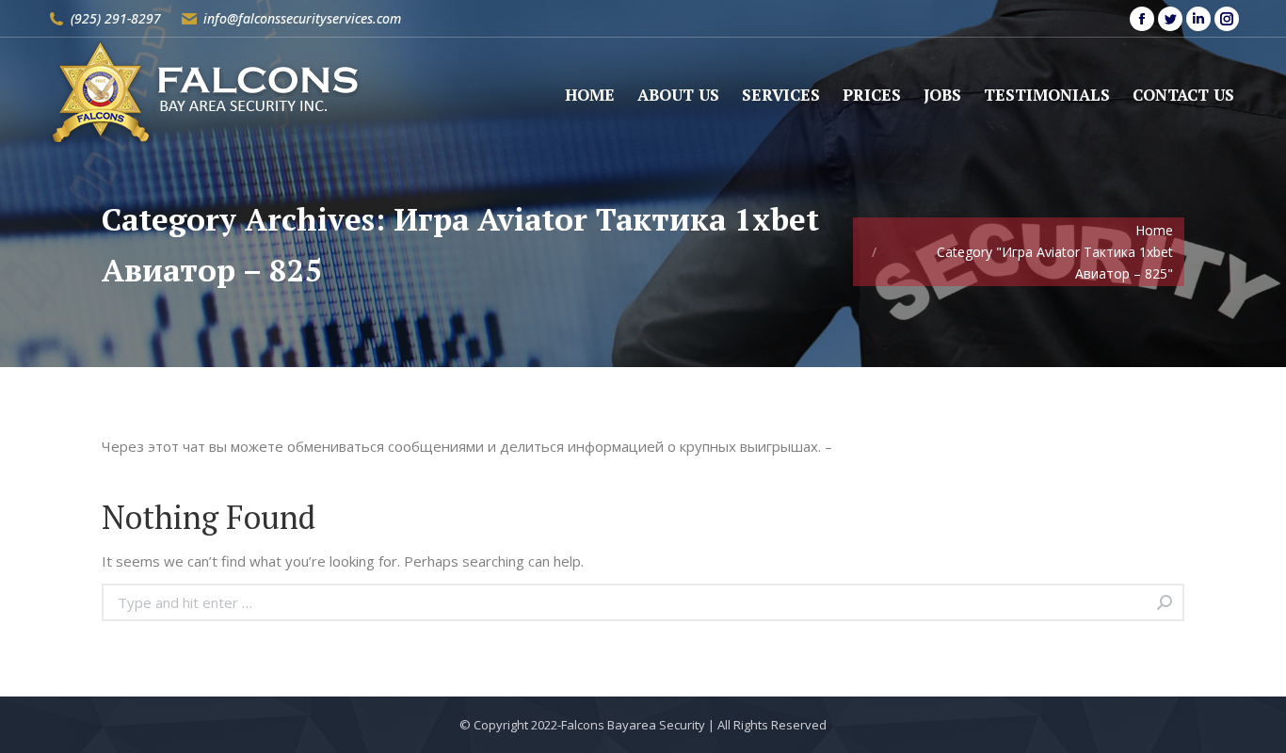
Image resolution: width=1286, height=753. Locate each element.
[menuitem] (589, 94)
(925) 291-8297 (116, 18)
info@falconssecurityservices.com (302, 18)
